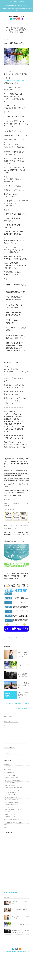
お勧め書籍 (6, 764)
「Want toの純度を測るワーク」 (15, 81)
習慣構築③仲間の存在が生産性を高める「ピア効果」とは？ (23, 674)
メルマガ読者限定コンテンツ (10, 819)
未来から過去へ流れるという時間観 (12, 822)
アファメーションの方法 (10, 782)
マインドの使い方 (12, 28)
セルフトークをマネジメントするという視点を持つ (23, 654)
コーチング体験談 (8, 772)
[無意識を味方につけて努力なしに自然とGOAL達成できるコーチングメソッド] (16, 16)
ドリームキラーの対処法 (10, 799)
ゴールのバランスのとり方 (11, 790)
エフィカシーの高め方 (10, 785)
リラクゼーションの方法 (10, 804)
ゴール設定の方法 (9, 794)
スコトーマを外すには (10, 797)
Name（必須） (8, 716)
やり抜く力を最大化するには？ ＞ (21, 708)
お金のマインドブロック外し (11, 777)
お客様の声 (21, 1)
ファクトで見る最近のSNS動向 (19, 910)
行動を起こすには (16, 32)
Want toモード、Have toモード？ (20, 924)
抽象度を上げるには (9, 814)
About (15, 1)
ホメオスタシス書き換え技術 (11, 802)
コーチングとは (7, 769)
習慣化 (5, 824)
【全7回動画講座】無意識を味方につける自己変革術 (17, 5)
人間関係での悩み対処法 (10, 807)
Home (10, 1)
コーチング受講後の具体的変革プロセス (14, 787)
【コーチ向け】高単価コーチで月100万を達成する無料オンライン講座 (16, 9)
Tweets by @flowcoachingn (10, 892)
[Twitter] (13, 948)
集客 (5, 827)
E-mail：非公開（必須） (11, 721)
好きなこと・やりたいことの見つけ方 (13, 809)
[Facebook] (16, 948)
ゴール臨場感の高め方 (10, 792)
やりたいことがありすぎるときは (12, 780)
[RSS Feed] (20, 948)
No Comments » (20, 639)
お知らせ (6, 766)
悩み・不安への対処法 (10, 812)
